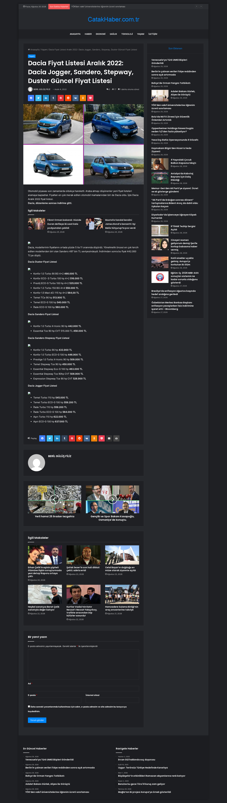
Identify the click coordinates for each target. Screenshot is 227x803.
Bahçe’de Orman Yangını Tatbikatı (170, 83)
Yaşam (140, 34)
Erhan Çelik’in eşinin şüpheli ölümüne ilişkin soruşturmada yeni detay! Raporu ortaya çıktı (45, 572)
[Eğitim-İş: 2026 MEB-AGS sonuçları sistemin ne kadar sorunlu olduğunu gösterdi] (159, 277)
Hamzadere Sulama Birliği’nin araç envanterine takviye (121, 608)
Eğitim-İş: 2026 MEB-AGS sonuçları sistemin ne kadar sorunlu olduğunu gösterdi (185, 277)
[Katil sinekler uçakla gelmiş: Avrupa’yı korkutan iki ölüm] (159, 262)
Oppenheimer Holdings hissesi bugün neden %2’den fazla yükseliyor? (172, 130)
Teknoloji (127, 34)
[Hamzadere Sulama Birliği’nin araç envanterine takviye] (122, 594)
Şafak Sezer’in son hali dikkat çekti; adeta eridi (83, 569)
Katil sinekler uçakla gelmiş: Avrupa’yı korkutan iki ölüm (182, 261)
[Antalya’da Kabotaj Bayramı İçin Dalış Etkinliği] (159, 178)
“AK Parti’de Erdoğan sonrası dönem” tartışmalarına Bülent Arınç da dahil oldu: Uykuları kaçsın (174, 203)
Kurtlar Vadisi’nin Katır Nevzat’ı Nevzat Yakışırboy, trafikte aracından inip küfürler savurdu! (82, 611)
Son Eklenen (175, 48)
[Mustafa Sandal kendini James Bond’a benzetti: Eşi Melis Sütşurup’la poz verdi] (94, 224)
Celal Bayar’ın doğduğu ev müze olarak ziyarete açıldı (120, 569)
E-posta (32, 695)
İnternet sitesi (92, 695)
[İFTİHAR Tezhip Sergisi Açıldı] (159, 230)
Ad (30, 683)
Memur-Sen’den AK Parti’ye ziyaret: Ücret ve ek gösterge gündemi (174, 190)
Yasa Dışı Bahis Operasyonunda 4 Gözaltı (174, 139)
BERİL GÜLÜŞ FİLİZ (42, 89)
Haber (88, 34)
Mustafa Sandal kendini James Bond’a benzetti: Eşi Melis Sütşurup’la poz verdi (120, 224)
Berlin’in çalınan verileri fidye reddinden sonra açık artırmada (173, 73)
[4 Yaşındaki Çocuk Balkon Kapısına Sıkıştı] (159, 164)
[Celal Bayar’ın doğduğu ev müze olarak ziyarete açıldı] (122, 555)
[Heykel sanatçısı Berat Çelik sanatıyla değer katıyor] (45, 594)
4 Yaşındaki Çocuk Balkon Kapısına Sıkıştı (183, 161)
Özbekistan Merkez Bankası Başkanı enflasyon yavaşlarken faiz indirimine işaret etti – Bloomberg (172, 306)
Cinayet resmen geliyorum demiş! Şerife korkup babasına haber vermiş (184, 244)
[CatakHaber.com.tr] (113, 19)
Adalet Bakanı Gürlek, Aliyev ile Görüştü (183, 93)
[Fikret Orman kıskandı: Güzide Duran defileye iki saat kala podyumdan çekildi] (36, 224)
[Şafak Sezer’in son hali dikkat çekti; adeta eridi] (84, 555)
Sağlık (113, 34)
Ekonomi (100, 34)
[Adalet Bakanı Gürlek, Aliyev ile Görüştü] (159, 95)
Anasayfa (75, 34)
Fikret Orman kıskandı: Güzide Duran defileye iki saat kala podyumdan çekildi (64, 224)
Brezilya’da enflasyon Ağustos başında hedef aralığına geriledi (173, 292)
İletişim (153, 34)
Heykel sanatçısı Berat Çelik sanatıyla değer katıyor (43, 608)
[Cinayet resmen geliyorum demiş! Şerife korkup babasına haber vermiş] (159, 244)
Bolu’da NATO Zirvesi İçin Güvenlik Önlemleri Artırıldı (170, 118)
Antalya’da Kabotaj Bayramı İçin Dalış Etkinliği (182, 177)
